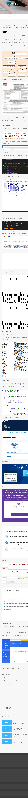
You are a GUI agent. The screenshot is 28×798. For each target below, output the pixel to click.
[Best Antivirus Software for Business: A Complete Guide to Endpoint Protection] (7, 741)
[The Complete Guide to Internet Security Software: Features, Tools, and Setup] (7, 729)
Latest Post (10, 16)
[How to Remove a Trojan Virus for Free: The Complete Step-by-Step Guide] (7, 735)
